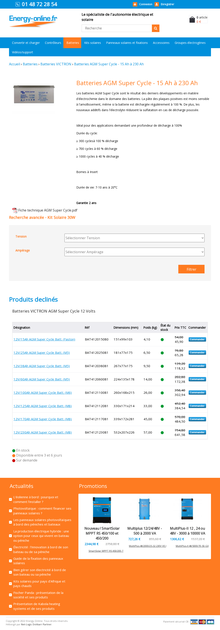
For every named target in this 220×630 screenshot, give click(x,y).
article (202, 17)
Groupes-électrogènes (190, 43)
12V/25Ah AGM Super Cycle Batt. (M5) (42, 352)
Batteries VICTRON (55, 64)
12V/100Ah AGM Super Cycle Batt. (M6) (43, 392)
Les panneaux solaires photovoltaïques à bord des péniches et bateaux (42, 522)
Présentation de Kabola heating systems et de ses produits (36, 606)
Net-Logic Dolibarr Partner (36, 624)
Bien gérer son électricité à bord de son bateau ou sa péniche (39, 572)
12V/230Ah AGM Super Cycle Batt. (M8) (43, 432)
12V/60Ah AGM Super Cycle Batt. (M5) (42, 379)
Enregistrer (167, 4)
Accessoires (161, 43)
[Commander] (197, 339)
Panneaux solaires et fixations (127, 43)
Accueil (14, 64)
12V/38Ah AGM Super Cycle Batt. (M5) (42, 366)
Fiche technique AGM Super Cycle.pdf (47, 210)
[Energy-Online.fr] (33, 17)
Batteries (72, 43)
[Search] (155, 28)
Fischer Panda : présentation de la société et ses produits (38, 594)
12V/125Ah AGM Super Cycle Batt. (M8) (43, 406)
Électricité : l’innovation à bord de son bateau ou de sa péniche (40, 549)
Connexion (145, 4)
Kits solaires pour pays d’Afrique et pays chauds (39, 583)
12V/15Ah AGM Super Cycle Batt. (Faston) (44, 339)
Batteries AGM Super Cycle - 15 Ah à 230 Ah (109, 64)
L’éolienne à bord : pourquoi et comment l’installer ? (35, 499)
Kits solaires (92, 43)
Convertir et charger (26, 43)
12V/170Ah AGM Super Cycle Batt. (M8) (43, 419)
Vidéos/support (22, 52)
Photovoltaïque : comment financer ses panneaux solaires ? (42, 510)
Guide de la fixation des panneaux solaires (38, 560)
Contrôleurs (53, 43)
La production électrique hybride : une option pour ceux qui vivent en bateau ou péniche (41, 536)
